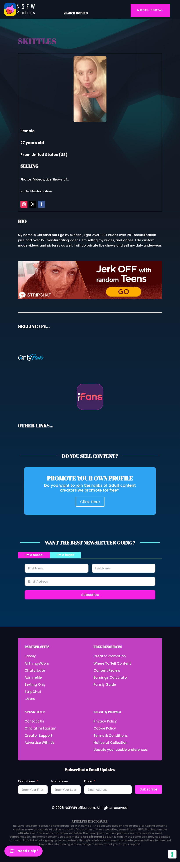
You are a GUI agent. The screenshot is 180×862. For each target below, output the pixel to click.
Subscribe (90, 594)
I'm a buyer (65, 555)
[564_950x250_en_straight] (90, 298)
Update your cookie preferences (121, 749)
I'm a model (34, 555)
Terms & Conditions (111, 735)
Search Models (76, 13)
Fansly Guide (105, 684)
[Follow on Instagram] (23, 204)
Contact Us (34, 721)
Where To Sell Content (112, 663)
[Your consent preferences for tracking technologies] (172, 854)
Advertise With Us (40, 742)
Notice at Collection (111, 742)
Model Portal (150, 10)
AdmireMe (33, 677)
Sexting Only (35, 684)
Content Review (107, 670)
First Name (26, 781)
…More (30, 698)
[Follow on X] (32, 204)
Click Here (90, 501)
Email (88, 781)
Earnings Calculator (111, 677)
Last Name (59, 781)
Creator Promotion (110, 656)
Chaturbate (35, 670)
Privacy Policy (105, 721)
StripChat (33, 691)
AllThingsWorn (37, 663)
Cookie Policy (105, 728)
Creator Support (38, 735)
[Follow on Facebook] (41, 204)
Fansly (30, 656)
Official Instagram (40, 728)
